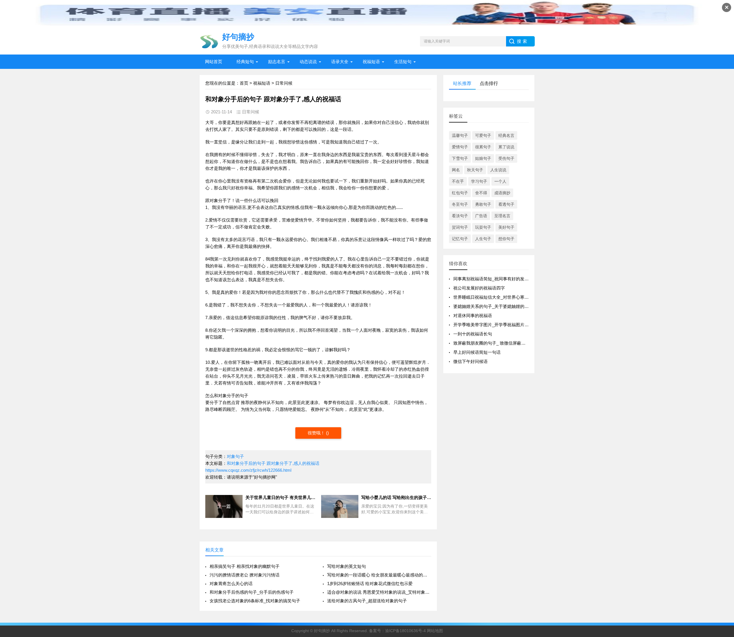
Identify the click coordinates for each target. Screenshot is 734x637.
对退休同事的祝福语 (472, 315)
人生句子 (483, 238)
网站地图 (435, 630)
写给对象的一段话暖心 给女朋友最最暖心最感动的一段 (379, 574)
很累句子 (483, 147)
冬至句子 (460, 204)
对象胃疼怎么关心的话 (231, 583)
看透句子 (506, 204)
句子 (244, 395)
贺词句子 (460, 227)
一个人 (500, 181)
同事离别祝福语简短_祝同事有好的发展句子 (495, 278)
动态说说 (308, 61)
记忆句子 (460, 238)
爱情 (213, 219)
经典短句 (245, 61)
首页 (244, 83)
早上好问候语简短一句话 (477, 352)
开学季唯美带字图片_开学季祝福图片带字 (493, 324)
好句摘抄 (322, 630)
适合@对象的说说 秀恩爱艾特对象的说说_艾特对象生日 (379, 592)
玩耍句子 (483, 227)
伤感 (371, 292)
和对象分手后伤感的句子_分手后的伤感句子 (252, 592)
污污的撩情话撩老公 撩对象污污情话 (245, 574)
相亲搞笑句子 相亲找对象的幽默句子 (245, 566)
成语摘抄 (502, 193)
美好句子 (506, 227)
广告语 (481, 215)
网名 (456, 170)
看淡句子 (460, 215)
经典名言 (506, 135)
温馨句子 (460, 135)
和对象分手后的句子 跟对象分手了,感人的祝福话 (273, 463)
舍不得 (481, 193)
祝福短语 (371, 61)
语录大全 (339, 61)
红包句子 (460, 193)
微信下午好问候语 (470, 361)
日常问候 (283, 83)
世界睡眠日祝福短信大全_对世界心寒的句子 (495, 297)
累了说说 (506, 147)
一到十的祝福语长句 (472, 333)
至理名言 (502, 215)
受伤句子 (506, 158)
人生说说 (498, 170)
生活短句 (402, 61)
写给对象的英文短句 (346, 566)
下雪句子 (460, 158)
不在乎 (458, 181)
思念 (280, 292)
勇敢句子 (483, 204)
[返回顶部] (722, 567)
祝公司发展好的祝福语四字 (479, 288)
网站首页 (213, 61)
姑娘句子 (483, 158)
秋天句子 (475, 170)
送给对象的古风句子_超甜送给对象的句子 (367, 600)
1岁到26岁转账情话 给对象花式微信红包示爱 (370, 583)
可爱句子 (483, 135)
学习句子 (479, 181)
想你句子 (506, 238)
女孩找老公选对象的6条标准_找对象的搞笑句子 (255, 600)
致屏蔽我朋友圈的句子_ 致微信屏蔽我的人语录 (498, 343)
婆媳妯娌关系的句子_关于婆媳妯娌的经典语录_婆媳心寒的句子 (513, 306)
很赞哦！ (317, 432)
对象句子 (235, 456)
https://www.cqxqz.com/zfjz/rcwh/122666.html (248, 470)
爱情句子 (460, 147)
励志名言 (276, 61)
